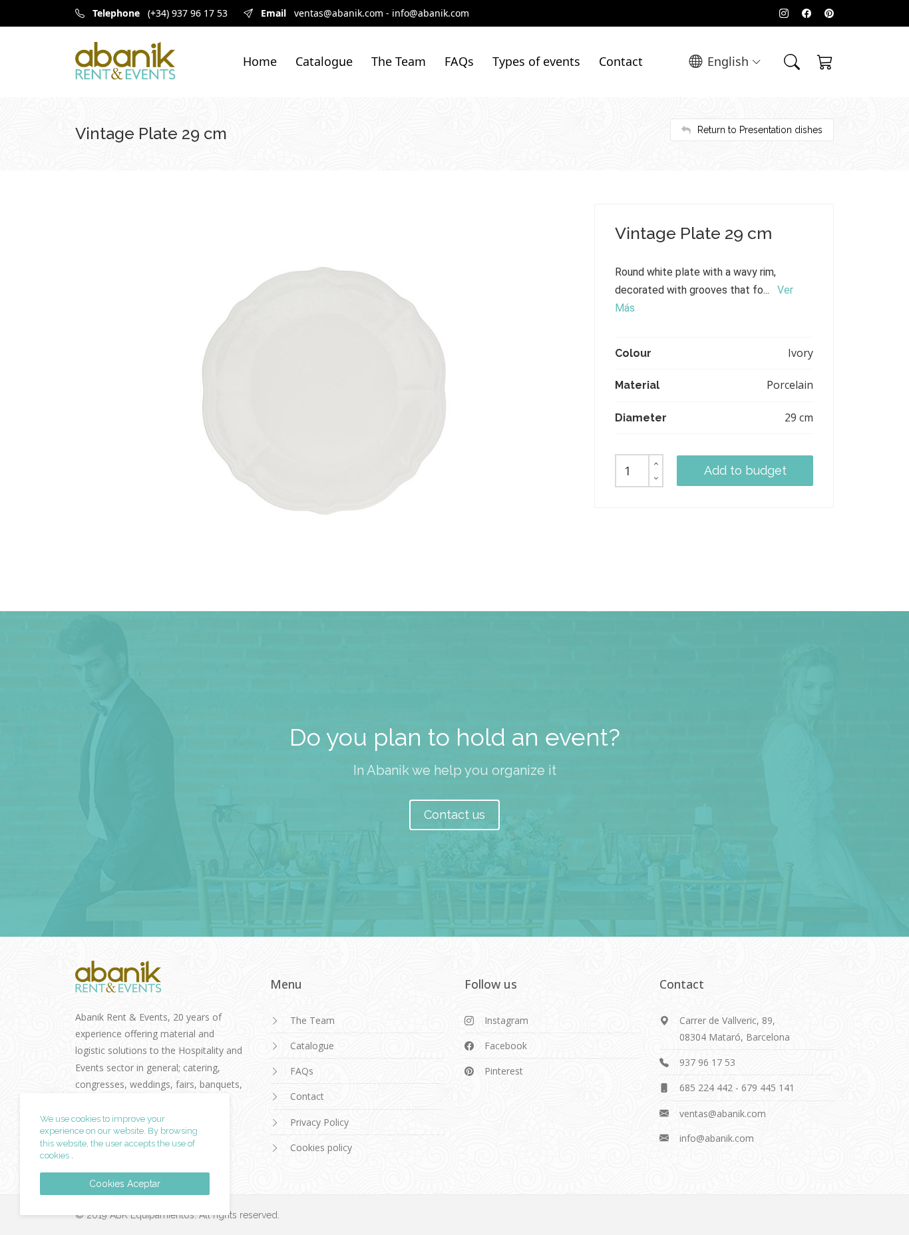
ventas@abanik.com (338, 13)
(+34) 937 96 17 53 (188, 13)
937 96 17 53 (707, 1062)
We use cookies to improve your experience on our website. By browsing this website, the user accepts (119, 1131)
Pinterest (503, 1071)
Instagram (506, 1020)
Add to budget (745, 470)
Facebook (505, 1045)
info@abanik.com (430, 13)
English (728, 61)
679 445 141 (768, 1087)
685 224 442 (706, 1087)
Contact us (454, 815)
